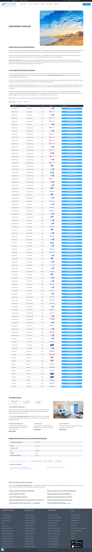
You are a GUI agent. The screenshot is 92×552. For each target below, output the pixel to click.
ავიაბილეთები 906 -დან (72, 162)
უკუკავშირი (73, 533)
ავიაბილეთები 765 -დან (72, 111)
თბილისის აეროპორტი (75, 515)
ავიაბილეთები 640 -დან (72, 313)
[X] (76, 1)
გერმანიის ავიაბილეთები (7, 536)
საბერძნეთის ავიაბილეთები (7, 538)
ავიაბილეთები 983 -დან (72, 383)
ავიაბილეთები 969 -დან (72, 351)
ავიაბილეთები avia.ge (75, 523)
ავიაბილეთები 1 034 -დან (72, 156)
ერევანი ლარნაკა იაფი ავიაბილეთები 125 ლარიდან (20, 468)
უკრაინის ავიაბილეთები (7, 544)
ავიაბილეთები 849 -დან (72, 332)
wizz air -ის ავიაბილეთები (53, 515)
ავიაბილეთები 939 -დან (72, 341)
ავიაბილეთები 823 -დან (72, 172)
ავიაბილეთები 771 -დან (72, 121)
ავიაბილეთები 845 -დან (72, 300)
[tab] (14, 403)
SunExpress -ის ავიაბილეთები (53, 533)
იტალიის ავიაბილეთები (7, 528)
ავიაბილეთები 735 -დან (72, 124)
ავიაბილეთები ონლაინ (6, 517)
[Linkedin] (70, 1)
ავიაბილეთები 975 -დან (72, 370)
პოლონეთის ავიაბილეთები (7, 546)
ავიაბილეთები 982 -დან (72, 386)
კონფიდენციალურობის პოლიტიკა (78, 528)
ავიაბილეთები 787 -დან (72, 233)
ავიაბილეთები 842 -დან (72, 127)
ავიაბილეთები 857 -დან (72, 210)
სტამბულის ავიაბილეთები (30, 517)
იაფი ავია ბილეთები (6, 520)
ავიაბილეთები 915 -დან (72, 198)
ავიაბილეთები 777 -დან (72, 178)
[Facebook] (66, 1)
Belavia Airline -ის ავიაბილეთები (54, 528)
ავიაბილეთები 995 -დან (72, 357)
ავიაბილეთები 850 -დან (72, 150)
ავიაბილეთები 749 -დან (72, 261)
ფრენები (43, 4)
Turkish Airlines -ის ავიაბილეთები (54, 520)
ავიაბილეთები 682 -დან (72, 108)
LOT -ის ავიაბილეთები (52, 546)
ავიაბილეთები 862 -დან (72, 252)
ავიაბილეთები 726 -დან (72, 293)
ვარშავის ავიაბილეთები (30, 544)
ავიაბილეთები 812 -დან (72, 271)
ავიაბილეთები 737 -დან (72, 220)
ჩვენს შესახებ (73, 525)
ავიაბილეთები (23, 4)
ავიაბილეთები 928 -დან (72, 191)
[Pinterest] (72, 1)
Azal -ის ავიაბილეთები (52, 525)
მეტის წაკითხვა (12, 431)
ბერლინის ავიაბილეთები (30, 523)
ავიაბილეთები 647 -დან (72, 153)
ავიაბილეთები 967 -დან (72, 217)
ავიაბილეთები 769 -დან (72, 274)
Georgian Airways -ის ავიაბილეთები (54, 517)
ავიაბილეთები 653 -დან (72, 287)
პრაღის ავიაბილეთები (29, 536)
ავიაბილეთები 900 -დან (72, 284)
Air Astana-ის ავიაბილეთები (53, 544)
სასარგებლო (49, 4)
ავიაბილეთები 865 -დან (72, 166)
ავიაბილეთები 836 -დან (72, 182)
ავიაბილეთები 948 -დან (72, 185)
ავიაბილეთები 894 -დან (72, 249)
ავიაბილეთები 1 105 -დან (72, 188)
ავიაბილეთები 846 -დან (72, 309)
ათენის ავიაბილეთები (29, 525)
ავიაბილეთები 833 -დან (72, 134)
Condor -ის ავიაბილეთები (53, 538)
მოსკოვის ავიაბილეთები (30, 520)
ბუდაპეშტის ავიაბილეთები (30, 546)
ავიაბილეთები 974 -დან (72, 207)
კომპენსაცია (36, 4)
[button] (64, 0)
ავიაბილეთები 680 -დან (72, 306)
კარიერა (72, 536)
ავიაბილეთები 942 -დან (72, 201)
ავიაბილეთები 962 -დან (72, 265)
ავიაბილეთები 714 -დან (72, 316)
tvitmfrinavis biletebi (5, 525)
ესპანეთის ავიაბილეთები (7, 533)
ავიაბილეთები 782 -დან (72, 239)
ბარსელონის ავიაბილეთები (30, 528)
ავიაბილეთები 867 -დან (72, 338)
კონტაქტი (56, 4)
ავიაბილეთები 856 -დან (72, 226)
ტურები (30, 4)
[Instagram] (68, 1)
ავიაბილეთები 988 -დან (72, 303)
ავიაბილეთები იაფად (6, 515)
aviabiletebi (3, 523)
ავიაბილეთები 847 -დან (72, 143)
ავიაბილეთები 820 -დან (72, 194)
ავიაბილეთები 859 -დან (72, 242)
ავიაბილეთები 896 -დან (72, 364)
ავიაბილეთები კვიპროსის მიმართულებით (55, 467)
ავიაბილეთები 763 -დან (72, 159)
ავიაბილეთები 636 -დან (72, 354)
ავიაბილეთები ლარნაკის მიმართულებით (18, 467)
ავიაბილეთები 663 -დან (72, 281)
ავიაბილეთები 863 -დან (72, 118)
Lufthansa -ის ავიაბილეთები (53, 541)
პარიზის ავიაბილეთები (29, 533)
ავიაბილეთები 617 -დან (72, 319)
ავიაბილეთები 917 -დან (72, 175)
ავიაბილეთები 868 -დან (72, 335)
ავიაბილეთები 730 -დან (72, 258)
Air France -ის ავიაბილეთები (53, 536)
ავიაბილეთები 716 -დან (72, 169)
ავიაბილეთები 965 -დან (72, 380)
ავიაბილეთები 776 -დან (72, 204)
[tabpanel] (46, 422)
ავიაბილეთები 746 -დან (72, 223)
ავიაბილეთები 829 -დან (72, 137)
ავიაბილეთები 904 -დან (72, 290)
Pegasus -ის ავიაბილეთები (53, 523)
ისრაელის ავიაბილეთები (7, 541)
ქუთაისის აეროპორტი (75, 517)
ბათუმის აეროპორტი (75, 520)
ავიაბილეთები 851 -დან (72, 367)
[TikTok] (74, 1)
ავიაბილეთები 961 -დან (72, 345)
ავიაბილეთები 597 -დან (72, 255)
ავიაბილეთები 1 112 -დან (72, 325)
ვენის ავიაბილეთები (29, 541)
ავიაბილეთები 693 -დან (72, 322)
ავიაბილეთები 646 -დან (72, 268)
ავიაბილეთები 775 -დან (72, 140)
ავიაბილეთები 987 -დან (72, 236)
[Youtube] (78, 1)
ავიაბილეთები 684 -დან (72, 297)
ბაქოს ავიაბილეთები (29, 515)
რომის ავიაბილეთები (29, 538)
